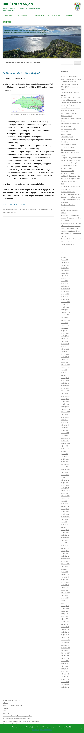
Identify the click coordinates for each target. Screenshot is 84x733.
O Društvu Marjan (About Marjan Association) (16, 718)
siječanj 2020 (65, 357)
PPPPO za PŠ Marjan (67, 147)
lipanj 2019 (64, 373)
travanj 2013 (65, 530)
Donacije (7, 22)
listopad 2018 (65, 391)
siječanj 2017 (65, 435)
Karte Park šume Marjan (69, 113)
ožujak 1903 (65, 679)
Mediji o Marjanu (66, 131)
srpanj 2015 (64, 477)
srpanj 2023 (64, 304)
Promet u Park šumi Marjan (70, 152)
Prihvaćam (35, 730)
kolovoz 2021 (65, 325)
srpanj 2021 (64, 328)
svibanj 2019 (65, 375)
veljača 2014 (65, 514)
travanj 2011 (65, 577)
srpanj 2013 (64, 522)
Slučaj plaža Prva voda (68, 173)
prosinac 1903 (65, 658)
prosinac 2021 (65, 320)
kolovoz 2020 (65, 344)
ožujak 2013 (65, 532)
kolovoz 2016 (65, 449)
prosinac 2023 (65, 302)
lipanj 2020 (64, 346)
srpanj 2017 (64, 420)
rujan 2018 (64, 394)
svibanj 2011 (65, 574)
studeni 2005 (65, 621)
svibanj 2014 (65, 506)
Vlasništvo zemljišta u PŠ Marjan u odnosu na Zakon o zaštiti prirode (71, 233)
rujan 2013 (64, 519)
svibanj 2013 (65, 527)
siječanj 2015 (65, 488)
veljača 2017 (65, 433)
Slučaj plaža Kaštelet (67, 171)
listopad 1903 (65, 663)
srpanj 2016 (64, 451)
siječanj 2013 (65, 535)
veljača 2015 (65, 485)
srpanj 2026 (64, 257)
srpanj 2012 (64, 543)
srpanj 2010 (64, 601)
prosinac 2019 (65, 359)
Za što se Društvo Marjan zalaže (71, 239)
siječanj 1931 (65, 650)
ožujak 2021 (65, 331)
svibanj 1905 (65, 656)
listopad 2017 (65, 412)
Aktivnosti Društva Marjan (27, 210)
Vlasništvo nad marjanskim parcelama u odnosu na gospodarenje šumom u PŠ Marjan (71, 225)
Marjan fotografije (67, 126)
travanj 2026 (65, 265)
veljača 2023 (65, 307)
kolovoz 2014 (65, 498)
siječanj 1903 (65, 684)
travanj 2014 (65, 509)
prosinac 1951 (65, 648)
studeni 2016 (65, 441)
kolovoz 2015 (65, 475)
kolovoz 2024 (65, 294)
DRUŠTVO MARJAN (18, 4)
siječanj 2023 (65, 310)
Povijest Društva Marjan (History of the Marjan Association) (21, 721)
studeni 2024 (65, 291)
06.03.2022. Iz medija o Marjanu (12, 705)
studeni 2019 (65, 362)
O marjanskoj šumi (67, 137)
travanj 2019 (65, 378)
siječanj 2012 (65, 556)
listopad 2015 (65, 470)
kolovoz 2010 (65, 598)
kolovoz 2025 (65, 278)
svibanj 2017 (65, 425)
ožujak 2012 (65, 553)
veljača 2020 (65, 354)
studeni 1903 (65, 661)
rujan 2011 (64, 566)
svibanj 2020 (65, 349)
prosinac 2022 (65, 312)
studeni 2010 (65, 590)
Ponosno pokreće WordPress (11, 700)
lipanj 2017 (64, 422)
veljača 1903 (65, 682)
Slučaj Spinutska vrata (68, 192)
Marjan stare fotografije (68, 129)
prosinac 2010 (65, 587)
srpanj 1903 (64, 669)
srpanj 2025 (64, 281)
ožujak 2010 (65, 608)
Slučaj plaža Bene (66, 168)
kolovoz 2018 (65, 396)
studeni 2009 (65, 611)
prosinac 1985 (65, 637)
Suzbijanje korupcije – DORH (70, 215)
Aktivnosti (23, 15)
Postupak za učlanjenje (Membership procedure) (17, 716)
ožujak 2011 (65, 580)
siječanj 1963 (65, 645)
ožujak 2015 (65, 483)
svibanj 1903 (65, 674)
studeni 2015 (65, 467)
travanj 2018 (65, 399)
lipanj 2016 (64, 454)
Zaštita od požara (66, 242)
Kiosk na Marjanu (66, 116)
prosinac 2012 (65, 538)
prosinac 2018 (65, 386)
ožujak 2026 (65, 268)
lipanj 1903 (64, 671)
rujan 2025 (64, 276)
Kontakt (69, 15)
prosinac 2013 (65, 517)
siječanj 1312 (65, 687)
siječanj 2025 (65, 286)
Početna (5, 703)
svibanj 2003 (65, 624)
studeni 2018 (65, 388)
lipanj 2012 (64, 546)
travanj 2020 (65, 352)
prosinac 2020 (65, 338)
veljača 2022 (65, 315)
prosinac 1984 (65, 640)
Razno (63, 155)
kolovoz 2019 (65, 367)
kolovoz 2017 (65, 417)
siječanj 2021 (65, 336)
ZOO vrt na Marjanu (67, 244)
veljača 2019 (65, 380)
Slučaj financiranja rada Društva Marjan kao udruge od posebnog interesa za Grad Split (71, 160)
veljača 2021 (65, 333)
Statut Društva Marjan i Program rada (14, 724)
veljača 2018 (65, 404)
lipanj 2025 (64, 283)
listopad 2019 (65, 365)
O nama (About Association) (46, 15)
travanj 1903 (65, 677)
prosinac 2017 (65, 409)
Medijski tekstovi (66, 134)
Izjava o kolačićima (46, 730)
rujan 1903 (64, 666)
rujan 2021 (64, 323)
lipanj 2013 (64, 525)
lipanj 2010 (64, 603)
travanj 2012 (65, 551)
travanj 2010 (65, 606)
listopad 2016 (65, 443)
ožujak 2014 (65, 511)
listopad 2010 (65, 593)
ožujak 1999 (65, 635)
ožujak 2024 (65, 299)
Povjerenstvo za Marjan (68, 145)
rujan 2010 (64, 595)
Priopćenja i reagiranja (68, 150)
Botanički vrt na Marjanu (69, 82)
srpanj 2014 (64, 501)
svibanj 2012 (65, 548)
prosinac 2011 (65, 559)
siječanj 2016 (65, 464)
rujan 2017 (64, 414)
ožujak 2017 (65, 430)
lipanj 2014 (64, 504)
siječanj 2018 (65, 407)
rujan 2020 (64, 341)
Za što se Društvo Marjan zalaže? (15, 204)
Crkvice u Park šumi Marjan (70, 84)
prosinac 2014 (65, 490)
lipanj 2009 (64, 616)
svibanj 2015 (65, 480)
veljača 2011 (65, 582)
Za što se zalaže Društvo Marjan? (21, 73)
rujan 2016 (64, 446)
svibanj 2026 (65, 262)
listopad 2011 (65, 564)
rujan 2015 (64, 472)
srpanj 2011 (64, 569)
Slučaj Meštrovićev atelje (69, 166)
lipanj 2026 (64, 260)
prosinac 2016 (65, 438)
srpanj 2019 (64, 370)
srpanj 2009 (64, 614)
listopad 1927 (65, 653)
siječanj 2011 (65, 585)
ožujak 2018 (65, 401)
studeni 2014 (65, 493)
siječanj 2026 (65, 270)
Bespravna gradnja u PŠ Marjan (71, 79)
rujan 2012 (64, 540)
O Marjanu (8, 15)
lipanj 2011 (64, 572)
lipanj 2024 (64, 297)
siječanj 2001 (65, 627)
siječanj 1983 (65, 642)
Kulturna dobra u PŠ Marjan (70, 124)
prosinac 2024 (65, 289)
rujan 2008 (64, 619)
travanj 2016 (65, 456)
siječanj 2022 (65, 318)
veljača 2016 (65, 462)
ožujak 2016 (65, 459)
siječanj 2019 (65, 383)
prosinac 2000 (65, 629)
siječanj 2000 (65, 632)
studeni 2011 (65, 561)
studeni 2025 (65, 273)
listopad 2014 (65, 496)
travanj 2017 (65, 428)
